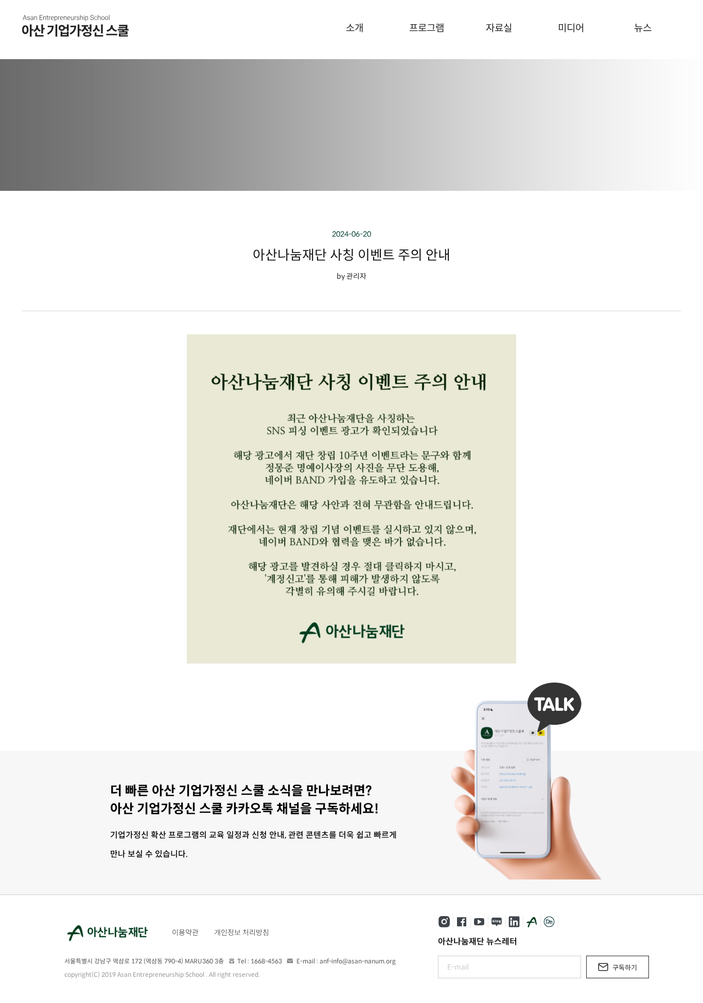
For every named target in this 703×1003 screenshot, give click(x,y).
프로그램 (426, 28)
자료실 (499, 28)
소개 (354, 28)
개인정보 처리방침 (241, 932)
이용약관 (185, 932)
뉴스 (643, 28)
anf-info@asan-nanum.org (358, 961)
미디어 (571, 28)
